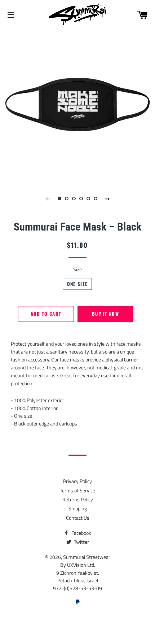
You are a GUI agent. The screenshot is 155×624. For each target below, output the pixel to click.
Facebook (80, 533)
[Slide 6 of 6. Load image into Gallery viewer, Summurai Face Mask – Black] (95, 198)
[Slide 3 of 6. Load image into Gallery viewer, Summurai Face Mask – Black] (74, 198)
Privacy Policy (77, 481)
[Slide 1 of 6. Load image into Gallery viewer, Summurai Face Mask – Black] (59, 198)
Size (77, 269)
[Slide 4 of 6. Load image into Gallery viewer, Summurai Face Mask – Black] (81, 198)
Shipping (77, 508)
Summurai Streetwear (86, 557)
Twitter (81, 542)
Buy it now (105, 313)
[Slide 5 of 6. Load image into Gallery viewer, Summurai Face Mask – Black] (88, 198)
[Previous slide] (48, 198)
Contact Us (77, 517)
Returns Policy (77, 499)
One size (77, 284)
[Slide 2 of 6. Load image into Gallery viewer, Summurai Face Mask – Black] (66, 198)
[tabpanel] (77, 104)
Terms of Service (77, 490)
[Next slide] (107, 198)
